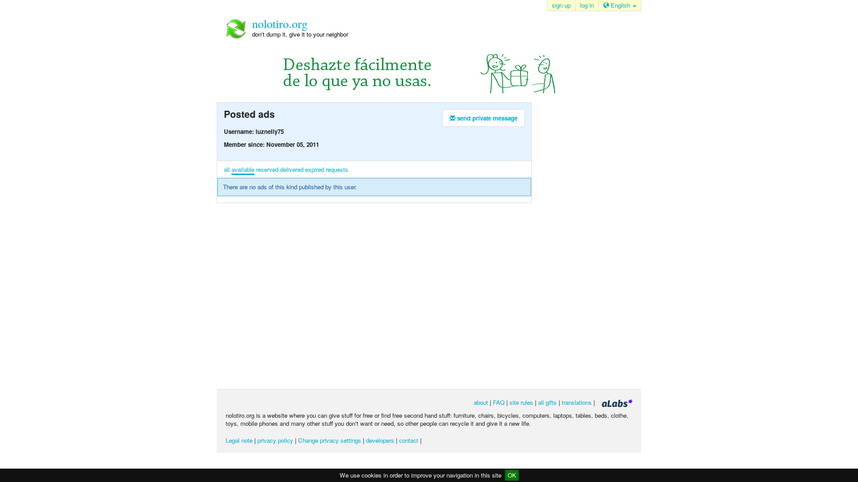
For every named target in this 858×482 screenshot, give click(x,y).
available (242, 169)
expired (314, 169)
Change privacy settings (329, 440)
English (620, 5)
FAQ (499, 402)
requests (337, 169)
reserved (267, 169)
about (481, 402)
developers (380, 440)
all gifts (547, 402)
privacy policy (275, 440)
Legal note (239, 440)
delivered (291, 169)
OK (512, 475)
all (227, 169)
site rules (521, 402)
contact (408, 440)
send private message (486, 118)
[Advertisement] (581, 245)
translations (577, 402)
